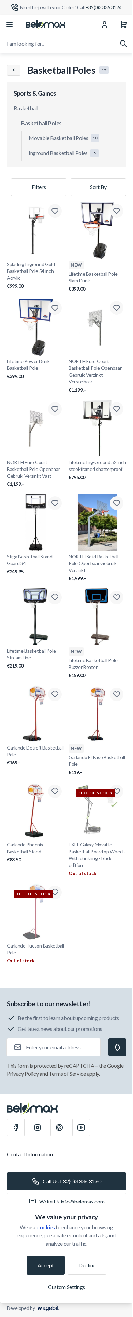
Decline (86, 1265)
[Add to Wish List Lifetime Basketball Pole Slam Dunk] (116, 211)
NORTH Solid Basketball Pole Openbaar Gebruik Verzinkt (93, 567)
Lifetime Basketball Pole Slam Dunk (93, 281)
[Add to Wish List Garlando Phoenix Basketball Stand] (55, 791)
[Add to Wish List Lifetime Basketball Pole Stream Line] (55, 597)
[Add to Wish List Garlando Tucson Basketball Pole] (55, 892)
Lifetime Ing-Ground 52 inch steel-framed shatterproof (97, 469)
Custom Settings (66, 1287)
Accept (46, 1265)
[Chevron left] (13, 70)
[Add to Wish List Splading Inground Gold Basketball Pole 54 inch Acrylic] (55, 211)
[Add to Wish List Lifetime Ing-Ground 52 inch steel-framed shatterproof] (116, 409)
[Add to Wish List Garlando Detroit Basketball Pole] (55, 694)
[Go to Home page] (45, 24)
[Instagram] (37, 1127)
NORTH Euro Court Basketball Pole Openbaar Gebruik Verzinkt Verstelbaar (95, 375)
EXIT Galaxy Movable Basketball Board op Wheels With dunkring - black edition (97, 855)
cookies (46, 1227)
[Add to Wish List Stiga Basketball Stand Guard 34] (55, 503)
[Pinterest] (59, 1127)
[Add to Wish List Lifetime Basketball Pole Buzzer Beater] (116, 597)
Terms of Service (67, 1073)
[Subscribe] (117, 1047)
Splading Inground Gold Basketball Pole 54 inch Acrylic (31, 275)
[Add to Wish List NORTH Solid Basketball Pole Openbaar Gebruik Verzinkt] (116, 503)
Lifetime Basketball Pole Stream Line (31, 658)
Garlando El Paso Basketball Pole (97, 764)
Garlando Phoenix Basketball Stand (25, 852)
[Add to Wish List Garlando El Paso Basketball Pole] (116, 694)
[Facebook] (16, 1127)
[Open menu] (9, 24)
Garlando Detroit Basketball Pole (35, 755)
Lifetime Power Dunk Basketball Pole (28, 368)
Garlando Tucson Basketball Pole (35, 949)
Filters (39, 187)
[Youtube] (81, 1127)
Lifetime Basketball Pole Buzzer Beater (93, 667)
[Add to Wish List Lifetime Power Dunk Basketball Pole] (55, 308)
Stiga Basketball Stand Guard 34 (30, 564)
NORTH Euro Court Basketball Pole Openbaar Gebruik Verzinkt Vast (33, 473)
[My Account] (104, 24)
